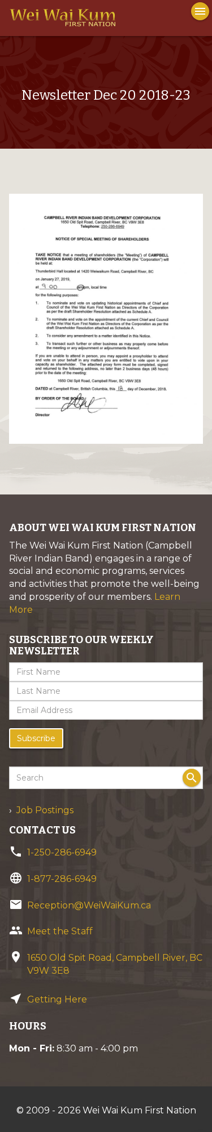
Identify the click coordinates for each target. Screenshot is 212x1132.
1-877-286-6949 (62, 878)
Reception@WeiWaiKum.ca (89, 905)
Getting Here (57, 999)
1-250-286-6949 (62, 852)
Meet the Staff (60, 931)
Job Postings (44, 810)
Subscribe (36, 738)
